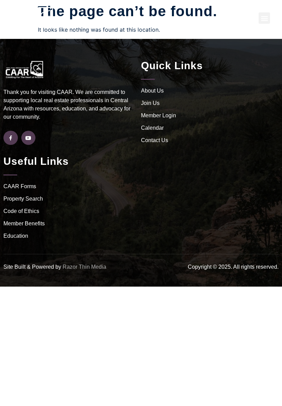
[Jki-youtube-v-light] (28, 138)
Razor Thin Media (84, 267)
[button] (264, 18)
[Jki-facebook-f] (10, 138)
